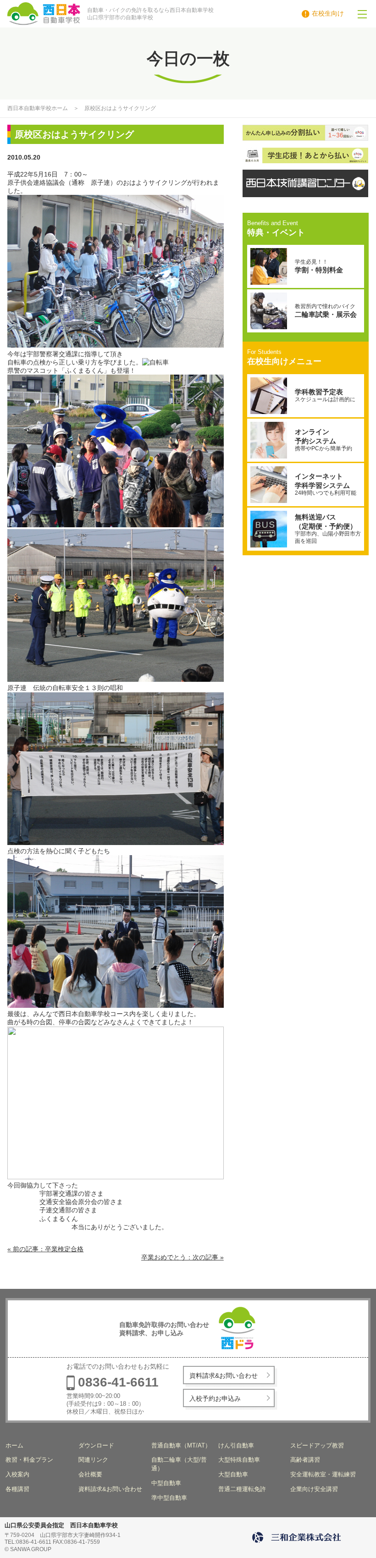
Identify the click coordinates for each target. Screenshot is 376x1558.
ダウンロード (96, 1445)
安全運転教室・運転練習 (323, 1474)
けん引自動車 (236, 1445)
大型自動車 (233, 1474)
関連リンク (93, 1459)
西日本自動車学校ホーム (37, 108)
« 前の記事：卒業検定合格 (45, 1249)
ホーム (14, 1445)
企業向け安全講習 (314, 1489)
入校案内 (17, 1474)
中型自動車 (166, 1483)
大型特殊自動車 (239, 1459)
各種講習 (17, 1489)
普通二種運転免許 (242, 1489)
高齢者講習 (305, 1459)
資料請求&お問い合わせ (223, 1375)
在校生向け (328, 13)
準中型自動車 (169, 1497)
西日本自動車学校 (67, 13)
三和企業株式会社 (298, 1537)
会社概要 (90, 1474)
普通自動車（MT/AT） (181, 1445)
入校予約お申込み (215, 1398)
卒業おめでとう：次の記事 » (182, 1257)
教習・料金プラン (29, 1459)
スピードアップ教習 (317, 1445)
